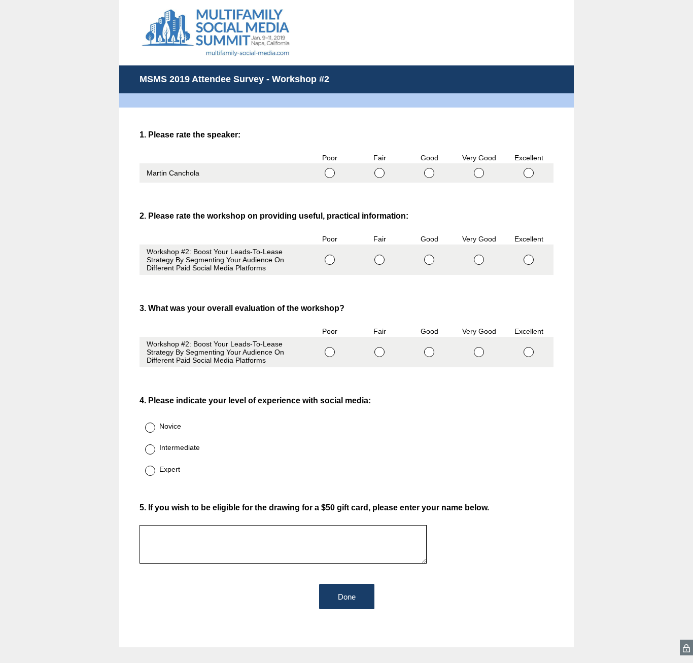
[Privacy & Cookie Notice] (686, 647)
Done (347, 596)
